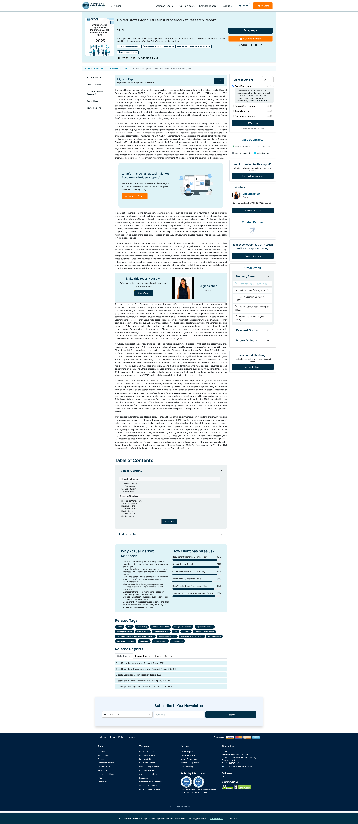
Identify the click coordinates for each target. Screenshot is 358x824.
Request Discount (253, 256)
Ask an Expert (144, 293)
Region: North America (201, 46)
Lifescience (143, 778)
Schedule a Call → (253, 210)
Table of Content (130, 471)
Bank (129, 627)
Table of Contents (95, 84)
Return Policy (103, 770)
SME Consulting (187, 766)
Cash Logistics (177, 641)
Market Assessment (188, 755)
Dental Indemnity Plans (160, 627)
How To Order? (104, 766)
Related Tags (92, 101)
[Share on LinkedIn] (261, 45)
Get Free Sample (252, 38)
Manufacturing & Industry (149, 766)
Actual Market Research (130, 46)
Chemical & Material (147, 763)
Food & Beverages (146, 770)
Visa (175, 632)
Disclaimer (102, 737)
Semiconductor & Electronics (150, 782)
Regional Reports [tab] (142, 656)
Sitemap (131, 737)
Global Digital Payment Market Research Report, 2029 (140, 663)
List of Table (127, 534)
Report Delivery (246, 340)
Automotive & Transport (148, 755)
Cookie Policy (216, 818)
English (245, 5)
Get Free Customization (252, 176)
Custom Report (187, 751)
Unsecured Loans (160, 641)
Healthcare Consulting (167, 636)
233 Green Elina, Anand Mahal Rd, (236, 754)
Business (186, 632)
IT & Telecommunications (149, 774)
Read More (169, 521)
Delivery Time (245, 276)
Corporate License (254, 116)
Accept (233, 818)
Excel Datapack (254, 86)
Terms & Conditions (106, 774)
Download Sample (136, 196)
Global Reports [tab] (123, 656)
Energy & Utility (145, 759)
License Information (258, 100)
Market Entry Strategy (189, 759)
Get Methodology (252, 367)
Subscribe (230, 714)
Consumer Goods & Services (150, 789)
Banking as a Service (124, 632)
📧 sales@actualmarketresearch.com (237, 766)
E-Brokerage (144, 641)
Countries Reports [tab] (163, 656)
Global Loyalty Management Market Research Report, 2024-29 (144, 686)
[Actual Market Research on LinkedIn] (223, 776)
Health (119, 627)
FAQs (100, 778)
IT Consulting (142, 627)
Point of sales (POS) (161, 632)
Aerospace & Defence (148, 785)
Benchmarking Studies (190, 763)
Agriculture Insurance (204, 627)
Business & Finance (129, 52)
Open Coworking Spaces (125, 641)
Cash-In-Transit (143, 632)
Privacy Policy (117, 737)
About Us (101, 751)
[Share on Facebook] (251, 45)
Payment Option (247, 330)
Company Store (164, 5)
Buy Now (252, 30)
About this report (94, 77)
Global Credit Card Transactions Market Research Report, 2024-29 (146, 669)
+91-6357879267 (232, 763)
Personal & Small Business (204, 632)
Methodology (103, 755)
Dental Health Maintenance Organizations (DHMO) (135, 636)
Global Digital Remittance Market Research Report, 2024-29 (143, 680)
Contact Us (102, 782)
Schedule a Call (149, 57)
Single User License (254, 105)
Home (87, 68)
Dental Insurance (214, 636)
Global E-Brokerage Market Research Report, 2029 (138, 674)
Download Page (127, 57)
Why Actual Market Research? (95, 92)
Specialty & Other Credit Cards (192, 636)
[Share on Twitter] (256, 45)
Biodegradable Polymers (182, 627)
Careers (101, 759)
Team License (254, 111)
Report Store (263, 5)
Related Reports (94, 108)
